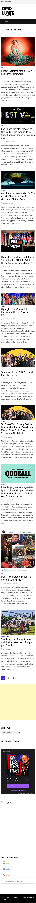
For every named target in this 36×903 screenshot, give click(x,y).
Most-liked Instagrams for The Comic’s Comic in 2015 (16, 578)
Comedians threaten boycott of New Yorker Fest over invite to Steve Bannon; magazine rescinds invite (18, 134)
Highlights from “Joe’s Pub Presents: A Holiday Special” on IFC (16, 312)
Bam (13, 900)
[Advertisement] (18, 702)
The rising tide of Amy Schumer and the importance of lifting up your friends (17, 642)
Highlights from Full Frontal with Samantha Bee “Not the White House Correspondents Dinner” (17, 260)
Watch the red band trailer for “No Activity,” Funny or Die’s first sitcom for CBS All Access (18, 196)
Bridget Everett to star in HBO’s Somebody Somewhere (16, 72)
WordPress (4, 900)
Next (14, 678)
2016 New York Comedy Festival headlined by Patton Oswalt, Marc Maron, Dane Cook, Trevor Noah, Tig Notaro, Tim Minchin (18, 429)
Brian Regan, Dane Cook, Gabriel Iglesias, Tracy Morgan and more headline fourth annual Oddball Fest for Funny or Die (17, 492)
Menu (6, 22)
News (3, 68)
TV (6, 190)
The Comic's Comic (19, 897)
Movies (3, 636)
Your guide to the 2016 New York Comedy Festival (17, 374)
